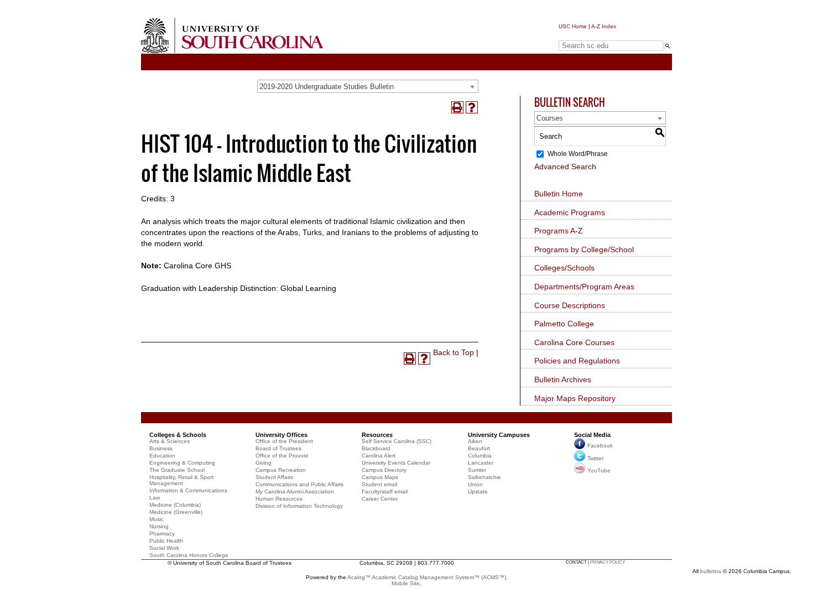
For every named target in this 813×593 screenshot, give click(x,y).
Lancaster (480, 463)
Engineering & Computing (182, 463)
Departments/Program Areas (584, 286)
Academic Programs (569, 212)
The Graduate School (177, 470)
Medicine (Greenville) (175, 512)
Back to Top (453, 352)
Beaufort (479, 448)
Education (162, 455)
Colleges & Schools (177, 434)
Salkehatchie (484, 477)
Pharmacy (162, 533)
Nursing (159, 526)
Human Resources (279, 499)
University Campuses (499, 434)
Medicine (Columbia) (175, 505)
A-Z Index (603, 26)
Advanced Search (565, 166)
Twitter (595, 458)
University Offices (282, 434)
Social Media (592, 434)
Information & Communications (188, 490)
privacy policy (607, 562)
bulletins (710, 571)
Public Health (166, 541)
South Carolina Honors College (188, 555)
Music (156, 519)
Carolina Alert (378, 455)
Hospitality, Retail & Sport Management (181, 480)
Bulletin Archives (562, 379)
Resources (377, 434)
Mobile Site (406, 583)
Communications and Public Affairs (299, 484)
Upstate (478, 491)
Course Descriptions (569, 305)
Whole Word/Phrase (578, 154)
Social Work (164, 548)
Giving (264, 463)
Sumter (477, 470)
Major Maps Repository (575, 398)
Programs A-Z (558, 230)
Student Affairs (274, 477)
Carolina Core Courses (574, 342)
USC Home (573, 26)
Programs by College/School (584, 249)
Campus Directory (384, 470)
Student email (379, 484)
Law (154, 498)
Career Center (380, 499)
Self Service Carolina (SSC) (396, 441)
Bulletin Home (558, 193)
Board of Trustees (278, 448)
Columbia (480, 455)
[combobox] (367, 86)
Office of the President (284, 441)
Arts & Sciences (169, 441)
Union (475, 484)
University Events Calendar (396, 463)
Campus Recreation (281, 470)
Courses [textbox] (549, 118)
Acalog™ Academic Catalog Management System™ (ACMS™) (426, 577)
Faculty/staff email (385, 491)
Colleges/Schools (564, 267)
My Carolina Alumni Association (295, 491)
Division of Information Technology (299, 506)
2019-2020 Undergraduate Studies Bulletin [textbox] (326, 86)
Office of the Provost (282, 455)
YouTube (599, 470)
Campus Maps (380, 477)
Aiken (475, 441)
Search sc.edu (587, 35)
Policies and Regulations (577, 360)
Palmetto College (564, 323)
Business (161, 448)
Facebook (600, 446)
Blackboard (376, 448)
